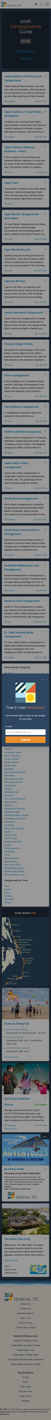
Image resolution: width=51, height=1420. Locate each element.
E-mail (8, 726)
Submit (25, 739)
